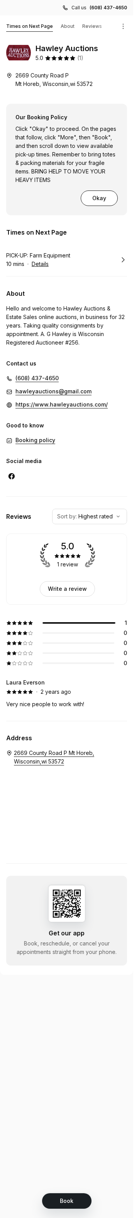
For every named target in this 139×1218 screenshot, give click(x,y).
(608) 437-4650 (108, 7)
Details (40, 264)
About (68, 26)
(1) (80, 58)
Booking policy (35, 440)
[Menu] (123, 26)
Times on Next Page (29, 26)
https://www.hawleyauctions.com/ (61, 404)
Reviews (92, 26)
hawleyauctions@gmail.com (53, 391)
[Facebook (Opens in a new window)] (11, 476)
